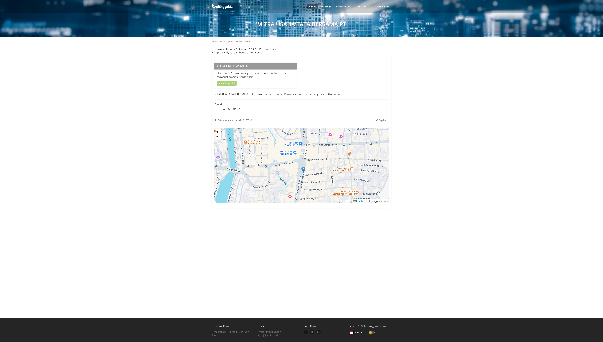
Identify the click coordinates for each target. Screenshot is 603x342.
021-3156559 (245, 120)
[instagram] (318, 332)
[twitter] (312, 332)
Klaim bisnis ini (227, 83)
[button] (303, 170)
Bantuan (244, 332)
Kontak (232, 332)
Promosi (326, 6)
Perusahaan (219, 332)
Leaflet (360, 201)
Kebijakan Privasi (268, 335)
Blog (214, 335)
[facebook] (306, 332)
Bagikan (382, 120)
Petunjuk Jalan (225, 120)
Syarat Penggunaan (269, 332)
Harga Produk (344, 6)
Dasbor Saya (382, 6)
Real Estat (364, 6)
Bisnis (312, 6)
